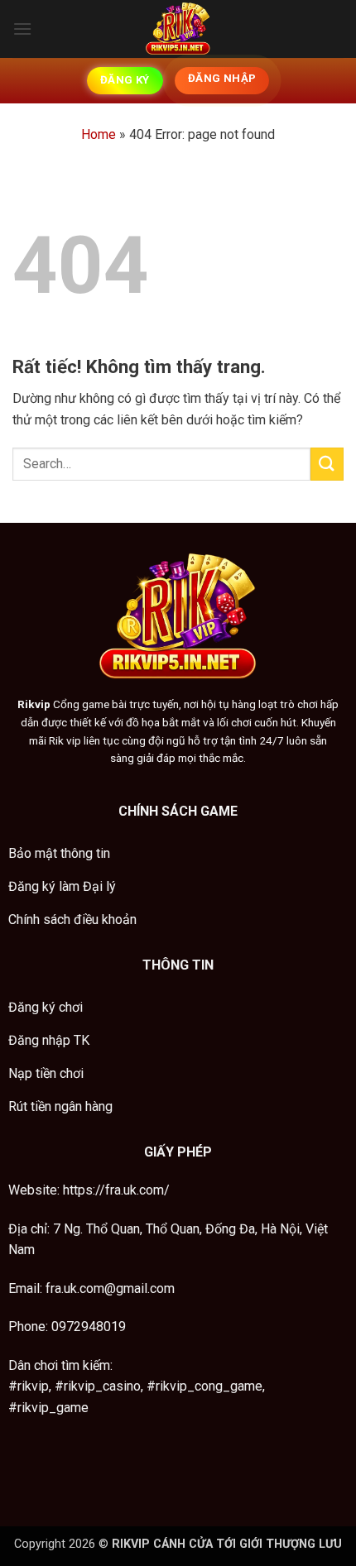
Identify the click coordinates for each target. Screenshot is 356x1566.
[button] (22, 28)
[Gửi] (327, 464)
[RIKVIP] (178, 29)
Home (98, 134)
